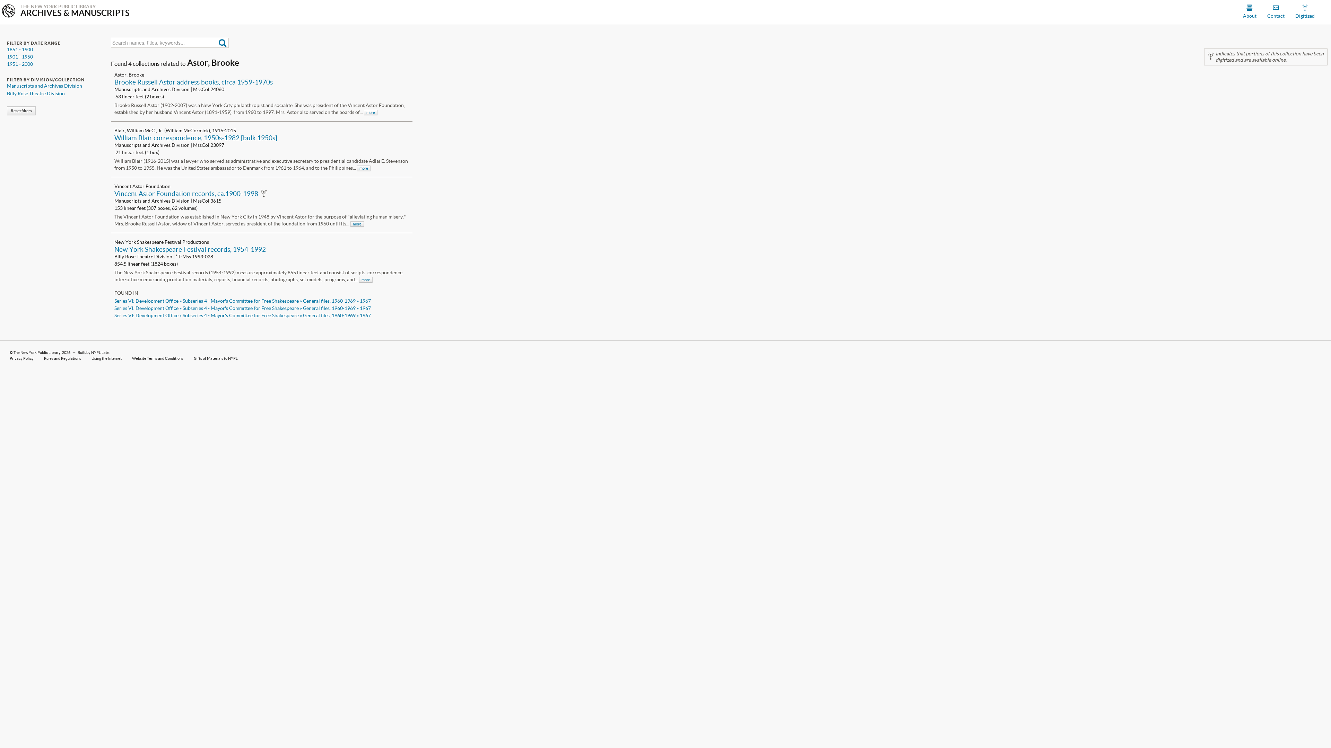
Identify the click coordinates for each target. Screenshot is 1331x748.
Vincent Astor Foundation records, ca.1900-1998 (186, 193)
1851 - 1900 (20, 49)
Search (223, 43)
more (370, 112)
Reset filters (21, 110)
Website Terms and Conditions (157, 358)
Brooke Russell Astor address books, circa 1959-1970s (193, 82)
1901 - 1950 (20, 57)
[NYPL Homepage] (8, 11)
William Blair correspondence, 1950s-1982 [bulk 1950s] (195, 138)
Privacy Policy (22, 358)
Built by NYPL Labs (94, 352)
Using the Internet (107, 358)
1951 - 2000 (20, 64)
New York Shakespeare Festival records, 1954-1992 (190, 249)
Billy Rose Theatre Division (36, 93)
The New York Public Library (37, 352)
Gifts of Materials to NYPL (216, 358)
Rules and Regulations (62, 358)
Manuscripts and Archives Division (44, 86)
